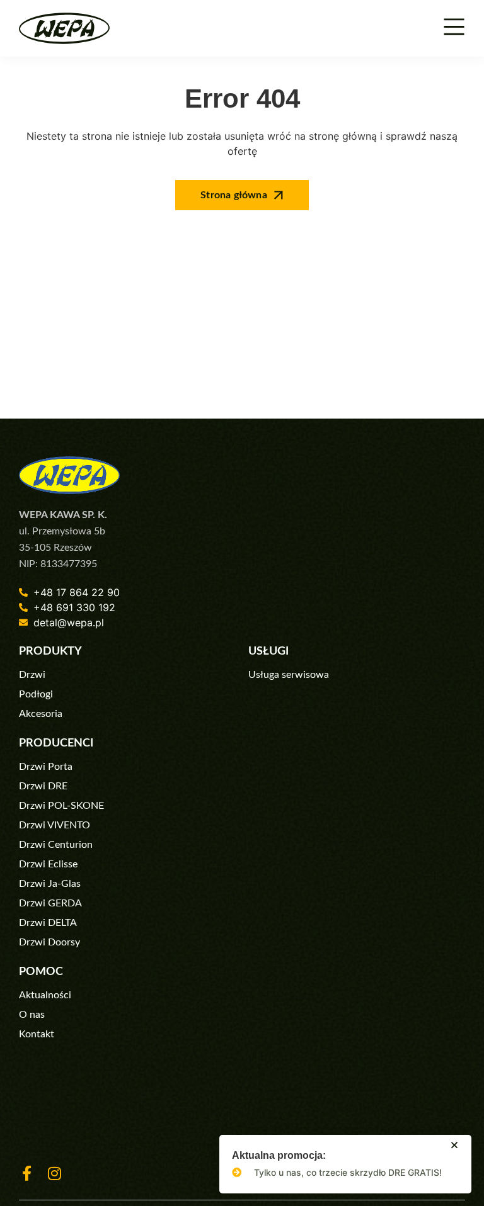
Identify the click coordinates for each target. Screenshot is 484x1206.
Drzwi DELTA (48, 923)
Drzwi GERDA (50, 903)
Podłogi (36, 694)
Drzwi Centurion (56, 845)
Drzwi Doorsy (49, 942)
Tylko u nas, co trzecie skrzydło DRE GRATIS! (348, 1172)
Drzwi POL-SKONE (61, 806)
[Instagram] (54, 1173)
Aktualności (45, 995)
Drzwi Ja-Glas (50, 884)
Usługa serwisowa (288, 675)
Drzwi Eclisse (48, 864)
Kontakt (36, 1034)
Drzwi (32, 675)
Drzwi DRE (43, 786)
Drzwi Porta (45, 767)
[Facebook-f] (26, 1173)
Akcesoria (40, 714)
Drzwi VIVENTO (54, 825)
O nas (32, 1015)
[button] (454, 1145)
